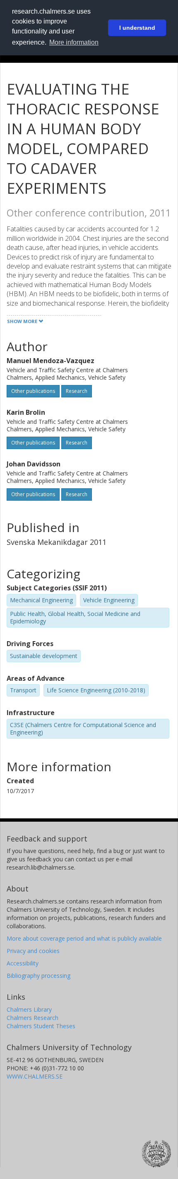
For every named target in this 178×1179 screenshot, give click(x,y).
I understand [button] (137, 27)
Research (76, 391)
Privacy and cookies (33, 951)
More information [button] (74, 42)
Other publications (33, 391)
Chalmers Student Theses (41, 1026)
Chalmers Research (32, 1018)
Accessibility (22, 963)
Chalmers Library (29, 1009)
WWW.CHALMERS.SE (35, 1076)
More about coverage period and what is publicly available (84, 938)
